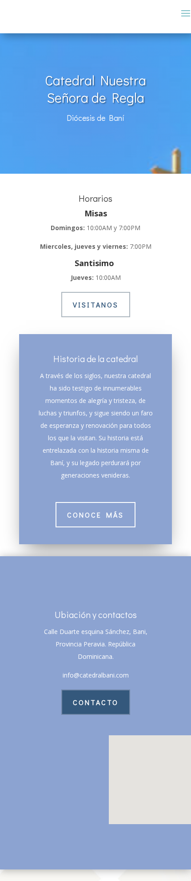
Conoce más (95, 514)
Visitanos (96, 304)
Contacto (96, 702)
